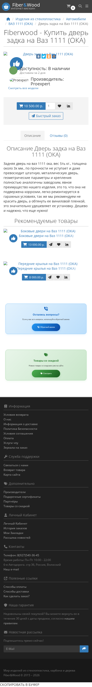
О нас (7, 419)
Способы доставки (16, 591)
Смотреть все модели (23, 88)
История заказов (15, 528)
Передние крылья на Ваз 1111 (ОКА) (46, 268)
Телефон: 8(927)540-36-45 (21, 555)
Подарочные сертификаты (22, 497)
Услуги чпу (11, 443)
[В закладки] (59, 106)
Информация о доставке (21, 424)
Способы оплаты (15, 587)
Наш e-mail (11, 569)
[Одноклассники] (49, 56)
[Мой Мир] (54, 56)
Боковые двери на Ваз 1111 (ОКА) (46, 235)
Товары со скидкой (17, 506)
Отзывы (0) (58, 135)
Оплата (9, 438)
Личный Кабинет (15, 523)
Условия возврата (16, 415)
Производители (15, 492)
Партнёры (11, 501)
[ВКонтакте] (38, 56)
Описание (32, 135)
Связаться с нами (16, 465)
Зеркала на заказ (15, 448)
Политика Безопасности (20, 429)
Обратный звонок (47, 327)
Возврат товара (14, 470)
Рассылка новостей (17, 538)
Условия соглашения (18, 433)
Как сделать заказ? (16, 596)
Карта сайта (12, 475)
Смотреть (47, 373)
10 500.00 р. (33, 106)
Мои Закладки (13, 533)
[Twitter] (44, 56)
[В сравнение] (68, 106)
